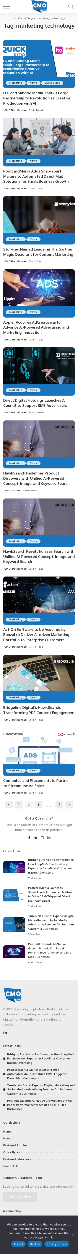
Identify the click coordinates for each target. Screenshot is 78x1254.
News (33, 82)
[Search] (70, 6)
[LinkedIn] (49, 838)
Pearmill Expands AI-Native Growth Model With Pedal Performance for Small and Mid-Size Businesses (40, 1105)
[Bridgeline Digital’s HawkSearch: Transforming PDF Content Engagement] (39, 679)
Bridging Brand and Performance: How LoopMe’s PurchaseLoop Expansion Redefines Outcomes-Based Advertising (40, 1058)
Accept (18, 1244)
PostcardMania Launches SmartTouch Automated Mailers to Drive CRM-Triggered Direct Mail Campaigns (37, 1074)
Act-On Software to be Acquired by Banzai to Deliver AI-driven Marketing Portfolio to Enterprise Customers (36, 634)
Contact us (44, 825)
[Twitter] (36, 838)
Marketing (15, 82)
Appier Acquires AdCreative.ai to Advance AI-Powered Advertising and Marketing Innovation (36, 327)
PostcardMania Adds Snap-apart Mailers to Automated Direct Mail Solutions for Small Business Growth (36, 176)
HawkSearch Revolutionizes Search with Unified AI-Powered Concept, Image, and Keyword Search (39, 556)
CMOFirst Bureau (15, 110)
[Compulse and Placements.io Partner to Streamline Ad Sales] (39, 752)
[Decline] (72, 1235)
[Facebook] (29, 838)
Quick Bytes (52, 82)
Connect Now (20, 1196)
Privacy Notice (57, 1244)
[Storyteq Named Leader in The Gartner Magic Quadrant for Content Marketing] (39, 220)
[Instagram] (42, 838)
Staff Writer (12, 490)
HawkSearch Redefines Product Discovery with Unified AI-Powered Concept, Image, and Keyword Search (36, 478)
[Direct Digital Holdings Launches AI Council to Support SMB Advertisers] (39, 371)
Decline (35, 1244)
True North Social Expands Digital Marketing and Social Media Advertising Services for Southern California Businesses (41, 1089)
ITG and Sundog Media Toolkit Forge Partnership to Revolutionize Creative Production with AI (36, 98)
